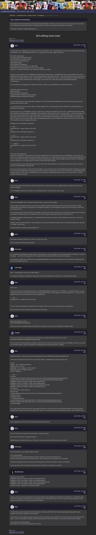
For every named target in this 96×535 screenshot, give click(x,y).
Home (18, 11)
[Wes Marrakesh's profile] (12, 472)
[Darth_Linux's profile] (12, 249)
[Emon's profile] (12, 180)
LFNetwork (12, 15)
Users (27, 11)
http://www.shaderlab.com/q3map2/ (20, 323)
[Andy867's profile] (12, 333)
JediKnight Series (21, 15)
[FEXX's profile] (12, 46)
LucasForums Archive (8, 11)
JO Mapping (40, 15)
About (32, 11)
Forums (23, 11)
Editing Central (32, 15)
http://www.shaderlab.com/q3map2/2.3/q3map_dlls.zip (25, 339)
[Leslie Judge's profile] (12, 267)
